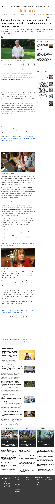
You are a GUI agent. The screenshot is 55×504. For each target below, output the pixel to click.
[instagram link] (9, 484)
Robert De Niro (12, 14)
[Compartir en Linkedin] (29, 64)
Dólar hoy (37, 14)
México (37, 6)
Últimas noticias (20, 343)
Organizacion (24, 339)
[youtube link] (4, 486)
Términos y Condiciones (48, 479)
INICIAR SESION (50, 6)
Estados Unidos (24, 6)
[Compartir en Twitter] (26, 64)
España (33, 6)
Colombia (29, 6)
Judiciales (3, 17)
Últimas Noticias (17, 491)
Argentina (18, 6)
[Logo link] (27, 10)
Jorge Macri (12, 343)
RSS (17, 493)
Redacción (27, 479)
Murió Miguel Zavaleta (19, 14)
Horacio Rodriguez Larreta (15, 339)
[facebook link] (4, 484)
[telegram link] (7, 486)
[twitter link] (7, 484)
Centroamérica (17, 489)
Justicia (30, 339)
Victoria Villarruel (26, 14)
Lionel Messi (7, 14)
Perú (38, 486)
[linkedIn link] (9, 486)
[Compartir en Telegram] (31, 64)
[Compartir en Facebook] (24, 64)
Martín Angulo (8, 36)
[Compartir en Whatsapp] (21, 64)
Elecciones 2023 (5, 339)
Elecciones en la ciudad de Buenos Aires (21, 341)
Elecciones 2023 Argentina (7, 341)
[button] (2, 6)
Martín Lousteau (5, 343)
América (17, 479)
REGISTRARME (42, 6)
